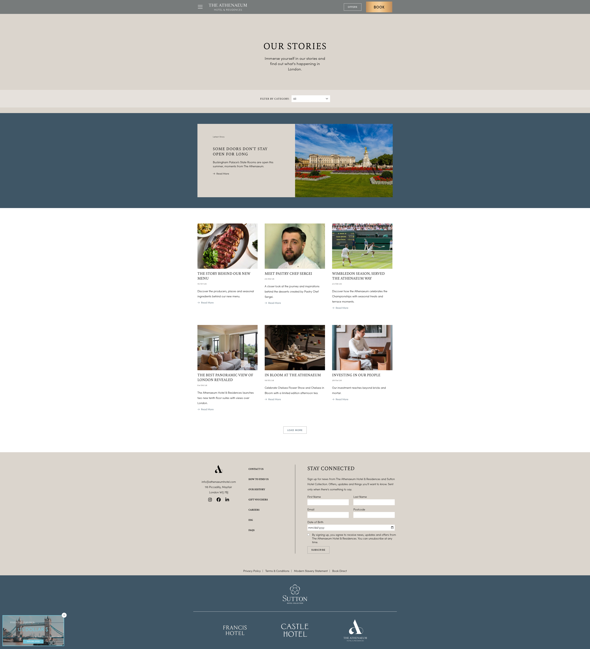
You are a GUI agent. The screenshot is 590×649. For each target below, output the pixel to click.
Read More (222, 173)
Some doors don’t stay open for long (240, 151)
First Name (314, 497)
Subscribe (318, 549)
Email (310, 509)
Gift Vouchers (258, 499)
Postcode (359, 509)
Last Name (360, 497)
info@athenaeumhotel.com (219, 482)
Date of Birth (315, 522)
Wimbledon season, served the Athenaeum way (358, 276)
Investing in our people (356, 374)
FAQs (251, 530)
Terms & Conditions (277, 571)
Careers (253, 509)
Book (379, 7)
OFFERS (352, 6)
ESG (250, 519)
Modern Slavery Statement (311, 571)
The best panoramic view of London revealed (225, 377)
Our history (256, 489)
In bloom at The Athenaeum (293, 374)
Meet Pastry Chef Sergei (288, 273)
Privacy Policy (252, 571)
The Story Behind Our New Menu (223, 276)
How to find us (258, 479)
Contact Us (255, 468)
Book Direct (339, 571)
